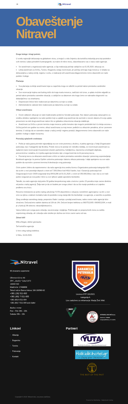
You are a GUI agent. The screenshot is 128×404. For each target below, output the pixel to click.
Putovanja (16, 351)
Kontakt (15, 356)
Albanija (15, 335)
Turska (15, 346)
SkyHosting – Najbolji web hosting (103, 400)
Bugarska (16, 340)
